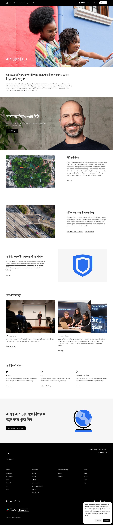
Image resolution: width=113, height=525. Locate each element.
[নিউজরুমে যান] (7, 372)
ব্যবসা (28, 3)
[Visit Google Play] (11, 510)
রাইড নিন (15, 3)
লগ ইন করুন (95, 3)
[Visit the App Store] (23, 510)
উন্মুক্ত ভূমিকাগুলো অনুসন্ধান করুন (15, 428)
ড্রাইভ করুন (22, 3)
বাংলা (97, 501)
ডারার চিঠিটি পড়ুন (12, 131)
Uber (8, 2)
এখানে (97, 513)
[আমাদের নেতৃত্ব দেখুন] (30, 316)
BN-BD (83, 3)
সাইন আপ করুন (103, 3)
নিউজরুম (8, 375)
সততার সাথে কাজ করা (63, 336)
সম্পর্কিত (33, 3)
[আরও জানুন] (82, 316)
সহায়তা (88, 3)
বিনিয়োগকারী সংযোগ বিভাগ (82, 375)
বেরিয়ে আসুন (98, 520)
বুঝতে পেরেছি (106, 520)
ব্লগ (42, 375)
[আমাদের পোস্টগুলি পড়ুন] (42, 372)
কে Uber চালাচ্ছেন (11, 336)
